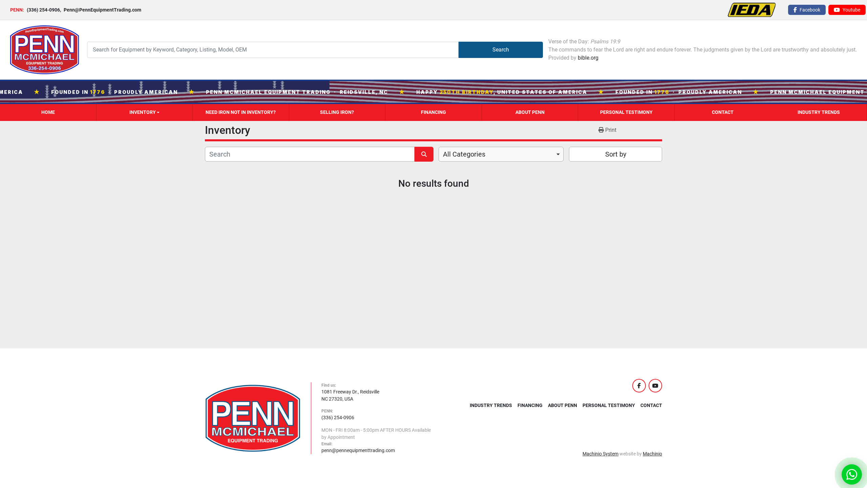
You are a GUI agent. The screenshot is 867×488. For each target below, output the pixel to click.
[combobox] (501, 154)
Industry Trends (819, 112)
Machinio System (600, 453)
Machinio (652, 453)
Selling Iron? (337, 112)
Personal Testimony (626, 112)
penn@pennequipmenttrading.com (358, 450)
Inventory (142, 112)
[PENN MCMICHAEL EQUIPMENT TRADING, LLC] (253, 418)
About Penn (530, 112)
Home (48, 112)
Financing (433, 112)
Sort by (615, 154)
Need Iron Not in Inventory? (241, 112)
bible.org (588, 58)
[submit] (424, 154)
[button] (145, 112)
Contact (723, 112)
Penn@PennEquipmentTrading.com (100, 10)
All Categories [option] (464, 154)
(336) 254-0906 (43, 10)
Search (500, 49)
